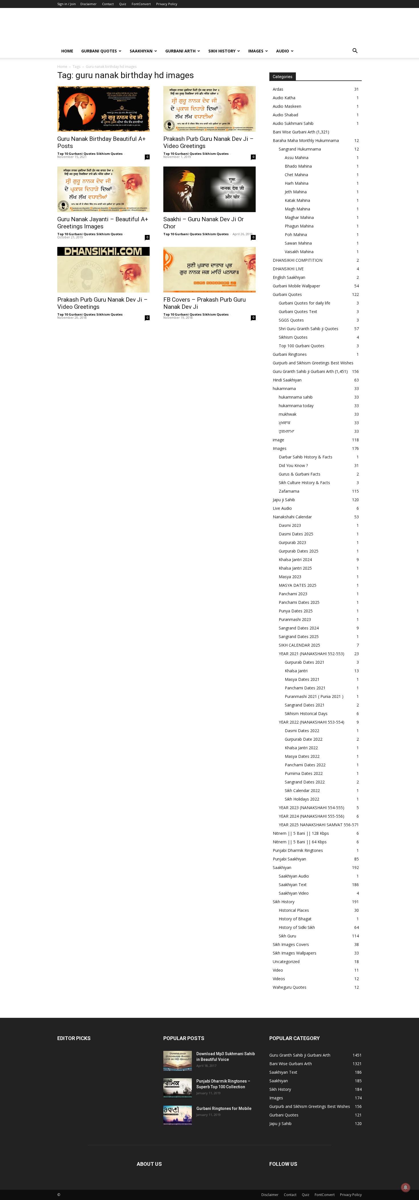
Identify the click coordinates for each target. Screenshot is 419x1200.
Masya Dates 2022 (302, 756)
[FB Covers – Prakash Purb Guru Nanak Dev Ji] (209, 270)
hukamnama (284, 388)
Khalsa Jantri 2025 (295, 568)
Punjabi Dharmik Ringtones (298, 850)
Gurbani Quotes (99, 51)
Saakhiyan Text (293, 884)
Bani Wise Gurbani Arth (294, 132)
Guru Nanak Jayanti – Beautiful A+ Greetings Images (102, 223)
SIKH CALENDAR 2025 (299, 645)
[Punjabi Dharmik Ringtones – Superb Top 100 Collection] (177, 1088)
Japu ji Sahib (284, 499)
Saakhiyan (141, 51)
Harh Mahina (296, 183)
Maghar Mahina (299, 217)
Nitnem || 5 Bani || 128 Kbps (301, 833)
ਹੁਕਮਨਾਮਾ (286, 431)
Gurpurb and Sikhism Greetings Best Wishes (313, 363)
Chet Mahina (296, 174)
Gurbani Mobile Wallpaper (296, 286)
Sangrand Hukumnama (300, 149)
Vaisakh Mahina (299, 251)
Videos (279, 978)
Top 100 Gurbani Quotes (301, 345)
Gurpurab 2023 (292, 542)
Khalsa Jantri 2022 (301, 747)
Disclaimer (88, 4)
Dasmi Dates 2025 (296, 534)
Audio (282, 51)
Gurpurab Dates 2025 (298, 551)
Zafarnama (289, 491)
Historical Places (294, 910)
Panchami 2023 (293, 593)
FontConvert (141, 4)
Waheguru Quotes (289, 987)
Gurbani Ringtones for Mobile (223, 1108)
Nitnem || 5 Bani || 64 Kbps (300, 841)
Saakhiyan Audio (294, 876)
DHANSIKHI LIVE (288, 268)
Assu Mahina (296, 157)
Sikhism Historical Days (306, 713)
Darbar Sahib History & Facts (305, 457)
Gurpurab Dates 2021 (304, 662)
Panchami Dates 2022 (305, 764)
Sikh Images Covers (291, 944)
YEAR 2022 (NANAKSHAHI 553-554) (311, 722)
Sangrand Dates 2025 (299, 636)
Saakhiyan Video (294, 893)
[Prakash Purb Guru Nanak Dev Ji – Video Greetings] (209, 109)
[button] (355, 51)
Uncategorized (286, 961)
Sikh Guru (287, 936)
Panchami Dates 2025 (299, 602)
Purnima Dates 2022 (304, 773)
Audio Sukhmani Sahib (293, 123)
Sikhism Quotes (293, 337)
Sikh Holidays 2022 (302, 799)
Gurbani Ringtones (290, 354)
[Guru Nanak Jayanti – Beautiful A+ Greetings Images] (103, 189)
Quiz (122, 4)
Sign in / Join (66, 4)
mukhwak (287, 414)
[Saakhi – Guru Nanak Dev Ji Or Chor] (209, 189)
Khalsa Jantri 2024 (295, 559)
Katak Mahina (297, 200)
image (278, 439)
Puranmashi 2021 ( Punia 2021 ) (314, 696)
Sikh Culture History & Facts (304, 482)
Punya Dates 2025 (296, 611)
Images (255, 51)
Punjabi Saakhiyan (289, 859)
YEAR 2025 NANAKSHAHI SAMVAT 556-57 (318, 824)
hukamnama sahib (296, 397)
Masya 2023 (290, 576)
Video (278, 970)
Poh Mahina (296, 234)
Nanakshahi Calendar (292, 516)
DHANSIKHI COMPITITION (297, 260)
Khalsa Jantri (296, 670)
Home (67, 51)
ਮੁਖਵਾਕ (284, 422)
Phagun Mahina (299, 226)
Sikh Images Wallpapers (294, 953)
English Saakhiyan (289, 277)
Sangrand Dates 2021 (305, 705)
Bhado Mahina (298, 166)
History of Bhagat (295, 918)
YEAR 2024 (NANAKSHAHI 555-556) (311, 816)
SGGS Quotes (291, 320)
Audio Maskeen (287, 106)
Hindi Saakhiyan (287, 380)
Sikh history (221, 51)
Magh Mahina (297, 209)
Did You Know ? (293, 465)
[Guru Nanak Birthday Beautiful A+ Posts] (103, 109)
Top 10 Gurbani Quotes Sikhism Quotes (90, 153)
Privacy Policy (166, 4)
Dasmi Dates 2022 (302, 730)
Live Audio (282, 508)
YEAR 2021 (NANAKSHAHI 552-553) (311, 653)
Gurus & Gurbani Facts (299, 474)
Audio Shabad (285, 114)
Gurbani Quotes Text (298, 311)
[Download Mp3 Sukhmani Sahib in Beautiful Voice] (177, 1061)
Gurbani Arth (180, 51)
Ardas (278, 89)
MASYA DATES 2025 (297, 585)
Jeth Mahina (296, 191)
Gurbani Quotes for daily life (304, 303)
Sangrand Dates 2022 (305, 782)
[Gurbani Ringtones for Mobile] (177, 1116)
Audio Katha (284, 97)
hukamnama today (296, 405)
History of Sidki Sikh (297, 927)
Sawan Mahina (298, 243)
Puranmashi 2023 (295, 619)
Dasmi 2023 (290, 525)
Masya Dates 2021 (302, 679)
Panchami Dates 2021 (305, 688)
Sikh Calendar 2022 (302, 790)
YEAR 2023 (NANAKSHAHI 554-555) (311, 807)
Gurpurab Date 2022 (303, 739)
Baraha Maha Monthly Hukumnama (306, 140)
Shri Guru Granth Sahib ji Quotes (308, 328)
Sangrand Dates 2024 (299, 628)
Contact (108, 4)
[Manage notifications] (405, 1187)
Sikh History (283, 901)
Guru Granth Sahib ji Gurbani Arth (303, 371)
